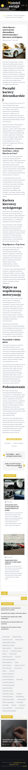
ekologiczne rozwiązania (8, 645)
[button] (24, 717)
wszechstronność (20, 708)
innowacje (18, 656)
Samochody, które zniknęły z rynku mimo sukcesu (14, 613)
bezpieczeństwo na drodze (9, 642)
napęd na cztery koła (20, 665)
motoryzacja (8, 40)
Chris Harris (8, 443)
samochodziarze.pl (17, 762)
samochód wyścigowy (8, 696)
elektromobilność (7, 648)
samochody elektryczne (8, 682)
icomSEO (25, 766)
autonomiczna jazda (8, 639)
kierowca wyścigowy (18, 443)
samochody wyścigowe (8, 693)
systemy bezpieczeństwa (8, 699)
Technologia (20, 702)
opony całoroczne (7, 668)
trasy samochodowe (7, 708)
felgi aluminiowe (18, 648)
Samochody (20, 679)
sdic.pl (16, 764)
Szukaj (4, 593)
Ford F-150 (5, 651)
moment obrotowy (7, 665)
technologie (6, 705)
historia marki (13, 654)
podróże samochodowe (8, 673)
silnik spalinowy (20, 696)
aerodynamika (6, 636)
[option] (14, 733)
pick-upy (12, 671)
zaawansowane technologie (9, 711)
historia (5, 654)
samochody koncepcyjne (9, 685)
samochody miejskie (8, 688)
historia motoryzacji (7, 656)
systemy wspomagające (8, 702)
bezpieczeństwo (19, 639)
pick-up (5, 671)
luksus (16, 662)
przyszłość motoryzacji (8, 676)
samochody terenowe (8, 691)
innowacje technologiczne (9, 659)
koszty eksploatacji (7, 662)
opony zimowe (18, 668)
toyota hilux (22, 705)
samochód (19, 693)
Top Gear (14, 446)
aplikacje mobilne (17, 636)
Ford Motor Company (16, 651)
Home (4, 15)
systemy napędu (21, 699)
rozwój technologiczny (8, 679)
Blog (4, 40)
